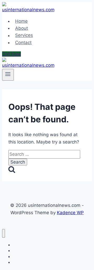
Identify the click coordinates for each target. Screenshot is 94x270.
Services (24, 35)
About (21, 28)
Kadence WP (70, 212)
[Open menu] (8, 74)
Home (21, 21)
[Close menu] (3, 233)
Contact (23, 42)
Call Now (11, 54)
